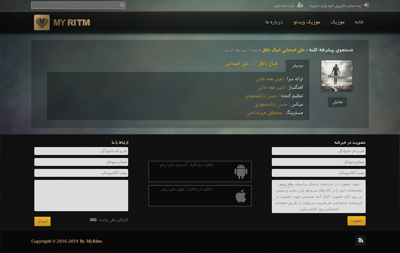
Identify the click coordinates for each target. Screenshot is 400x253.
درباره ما (274, 22)
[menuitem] (359, 22)
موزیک (337, 22)
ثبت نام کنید (283, 6)
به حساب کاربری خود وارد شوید (335, 6)
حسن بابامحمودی (261, 96)
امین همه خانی (269, 79)
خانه (359, 22)
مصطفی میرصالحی (264, 113)
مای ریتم (286, 184)
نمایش (337, 102)
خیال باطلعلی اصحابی (251, 64)
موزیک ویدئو (306, 22)
